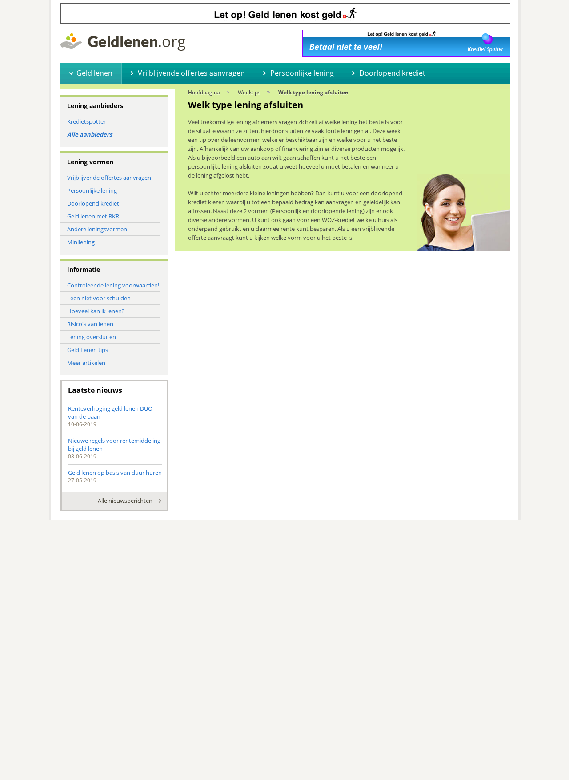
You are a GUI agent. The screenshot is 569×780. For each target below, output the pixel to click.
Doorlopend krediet (93, 203)
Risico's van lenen (90, 324)
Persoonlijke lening (92, 190)
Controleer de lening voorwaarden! (113, 285)
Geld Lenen (122, 42)
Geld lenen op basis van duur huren (115, 473)
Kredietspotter (86, 121)
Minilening (81, 242)
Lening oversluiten (91, 337)
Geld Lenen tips (87, 350)
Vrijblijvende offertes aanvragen (109, 178)
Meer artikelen (86, 363)
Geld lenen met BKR (93, 216)
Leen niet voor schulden (99, 298)
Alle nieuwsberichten (125, 501)
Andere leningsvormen (97, 229)
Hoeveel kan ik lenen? (95, 311)
